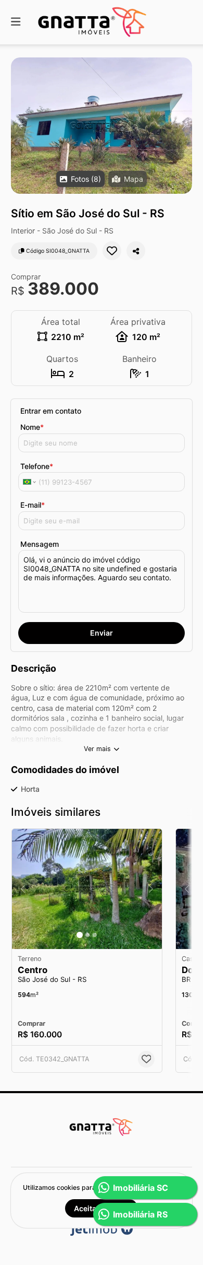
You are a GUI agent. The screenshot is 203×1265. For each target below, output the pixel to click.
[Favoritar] (112, 250)
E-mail (32, 504)
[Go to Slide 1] (80, 935)
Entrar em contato (50, 410)
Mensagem (39, 544)
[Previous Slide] (19, 125)
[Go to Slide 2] (87, 935)
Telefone (36, 466)
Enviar (101, 632)
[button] (101, 125)
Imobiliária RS (140, 1214)
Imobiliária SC (140, 1187)
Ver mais (97, 749)
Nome (32, 427)
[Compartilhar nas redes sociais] (135, 250)
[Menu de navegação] (15, 22)
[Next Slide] (183, 125)
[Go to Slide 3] (95, 935)
